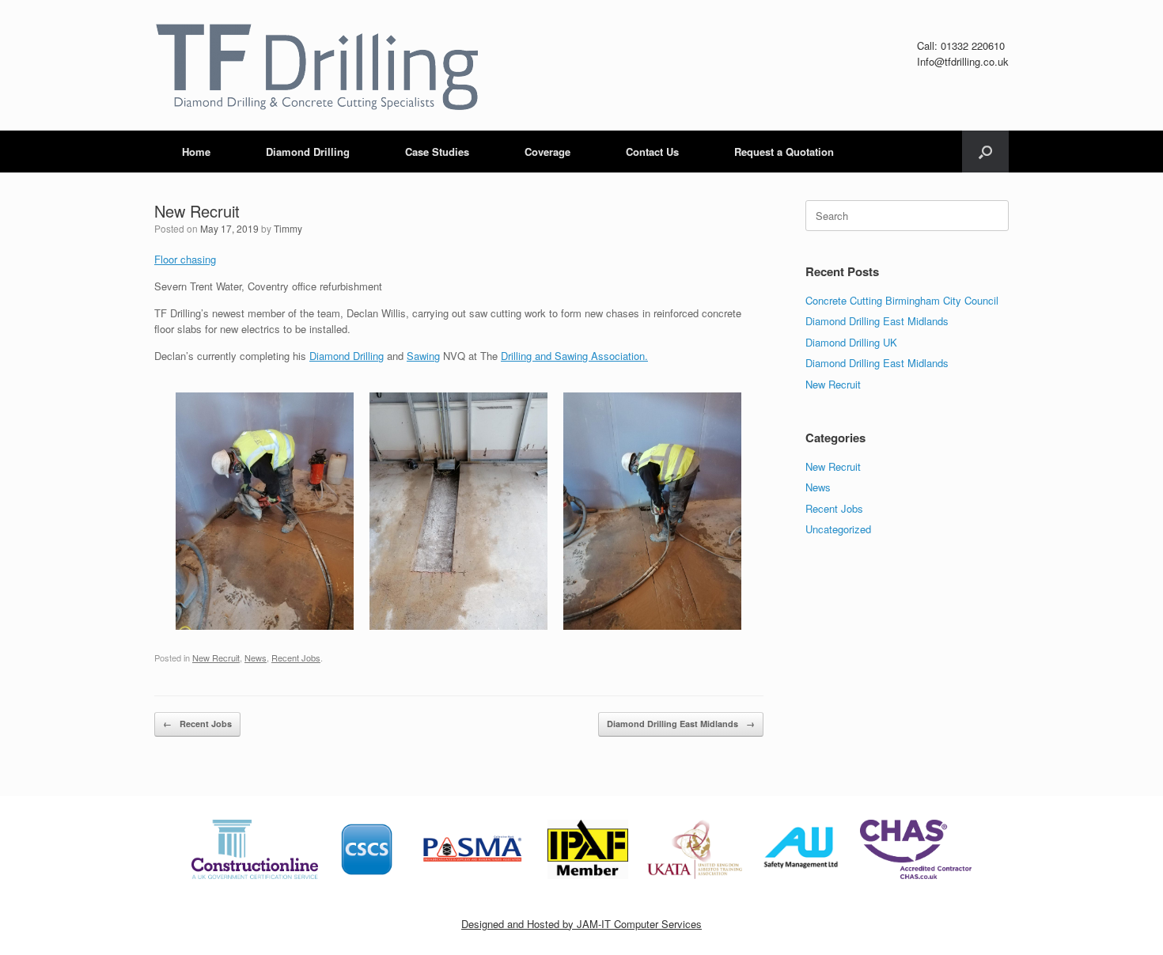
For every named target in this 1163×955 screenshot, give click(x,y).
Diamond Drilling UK (851, 342)
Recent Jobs (295, 657)
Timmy (288, 228)
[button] (985, 151)
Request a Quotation (784, 151)
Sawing (423, 355)
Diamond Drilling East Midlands (681, 724)
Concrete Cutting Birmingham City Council (901, 300)
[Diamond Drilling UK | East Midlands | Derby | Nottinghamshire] (316, 65)
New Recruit (216, 657)
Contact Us (652, 151)
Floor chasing (185, 259)
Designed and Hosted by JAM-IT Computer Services (581, 923)
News (255, 657)
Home (196, 151)
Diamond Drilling (308, 151)
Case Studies (437, 151)
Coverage (547, 151)
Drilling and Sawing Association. (574, 355)
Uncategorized (838, 528)
